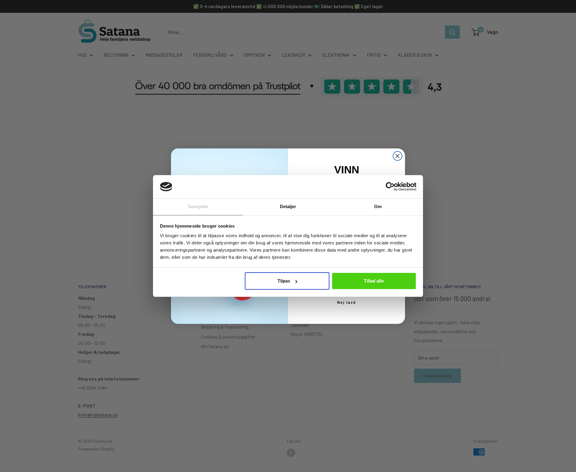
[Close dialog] (397, 155)
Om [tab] (378, 206)
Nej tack (346, 302)
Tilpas (284, 280)
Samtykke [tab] (198, 206)
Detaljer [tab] (288, 206)
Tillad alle (374, 280)
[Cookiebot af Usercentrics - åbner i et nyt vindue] (390, 186)
